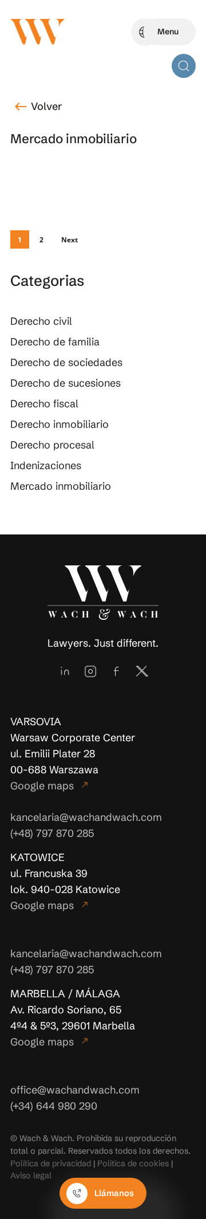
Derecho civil (41, 321)
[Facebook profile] (116, 671)
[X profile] (141, 671)
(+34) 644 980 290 (53, 1105)
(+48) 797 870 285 (52, 833)
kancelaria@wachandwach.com (86, 817)
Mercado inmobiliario (60, 486)
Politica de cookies (133, 1163)
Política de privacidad (50, 1163)
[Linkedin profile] (64, 671)
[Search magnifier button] (183, 65)
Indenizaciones (45, 465)
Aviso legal (31, 1175)
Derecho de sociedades (66, 362)
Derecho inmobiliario (59, 424)
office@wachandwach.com (75, 1089)
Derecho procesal (52, 444)
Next (69, 240)
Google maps (49, 785)
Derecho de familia (55, 341)
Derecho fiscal (44, 403)
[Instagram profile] (90, 671)
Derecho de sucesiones (65, 383)
